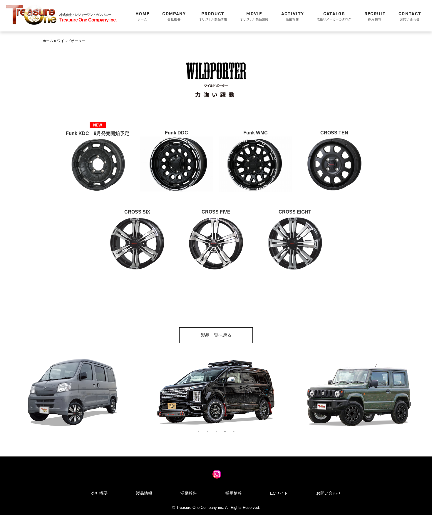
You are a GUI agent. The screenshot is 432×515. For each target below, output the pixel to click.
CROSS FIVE (216, 211)
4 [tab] (225, 431)
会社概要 (174, 16)
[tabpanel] (72, 392)
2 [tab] (207, 431)
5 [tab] (234, 431)
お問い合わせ (409, 16)
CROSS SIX (137, 211)
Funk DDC (176, 132)
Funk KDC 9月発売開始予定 (97, 133)
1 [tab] (198, 431)
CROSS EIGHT (295, 211)
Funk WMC (255, 132)
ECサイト (279, 493)
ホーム (142, 16)
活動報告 (292, 16)
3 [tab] (216, 431)
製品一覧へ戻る (216, 335)
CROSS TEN (334, 132)
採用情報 (375, 16)
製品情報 (144, 493)
